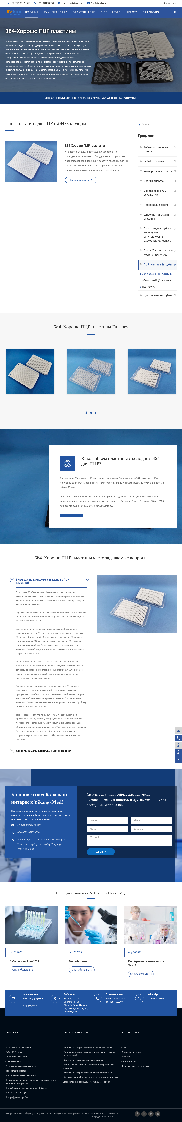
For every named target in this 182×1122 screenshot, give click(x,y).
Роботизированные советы (156, 149)
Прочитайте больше (79, 180)
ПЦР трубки (148, 287)
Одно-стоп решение (84, 12)
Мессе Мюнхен (78, 961)
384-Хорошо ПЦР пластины (119, 98)
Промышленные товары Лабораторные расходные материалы (88, 1066)
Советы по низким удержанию (155, 193)
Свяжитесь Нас (151, 12)
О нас (104, 12)
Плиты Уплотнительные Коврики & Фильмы (158, 252)
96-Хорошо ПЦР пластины (156, 280)
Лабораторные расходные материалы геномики (87, 1082)
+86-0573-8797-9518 (20, 3)
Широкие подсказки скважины (156, 216)
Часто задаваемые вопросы (135, 1066)
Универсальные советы (158, 171)
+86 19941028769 (45, 3)
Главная (49, 98)
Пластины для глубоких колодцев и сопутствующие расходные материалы (158, 234)
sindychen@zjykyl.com (72, 3)
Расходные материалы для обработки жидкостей (87, 1073)
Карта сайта (97, 1113)
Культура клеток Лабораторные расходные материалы (90, 1077)
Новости (132, 12)
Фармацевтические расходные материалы (84, 1060)
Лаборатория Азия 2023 (24, 961)
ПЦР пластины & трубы (86, 98)
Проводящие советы (156, 205)
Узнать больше (21, 969)
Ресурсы (116, 12)
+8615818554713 (156, 999)
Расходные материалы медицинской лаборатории (88, 1048)
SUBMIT (100, 852)
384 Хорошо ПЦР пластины (85, 146)
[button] (86, 413)
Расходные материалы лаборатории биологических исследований (89, 1054)
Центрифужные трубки (158, 295)
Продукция (31, 12)
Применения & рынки (55, 12)
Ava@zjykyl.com (98, 3)
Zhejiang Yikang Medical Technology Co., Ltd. (46, 1113)
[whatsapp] (178, 745)
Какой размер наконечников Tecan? (146, 963)
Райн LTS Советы (154, 161)
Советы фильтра (154, 181)
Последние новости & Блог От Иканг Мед (91, 893)
